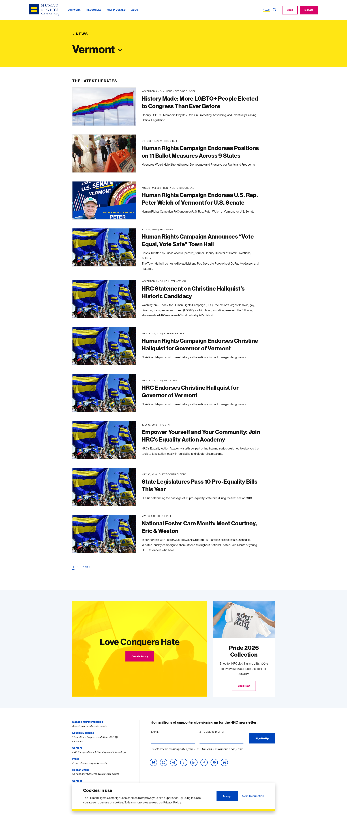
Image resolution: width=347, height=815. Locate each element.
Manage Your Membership (87, 721)
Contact (77, 780)
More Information (253, 796)
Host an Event (80, 769)
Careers (77, 747)
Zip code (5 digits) (219, 732)
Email (162, 732)
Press (75, 758)
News (82, 34)
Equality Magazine (83, 732)
